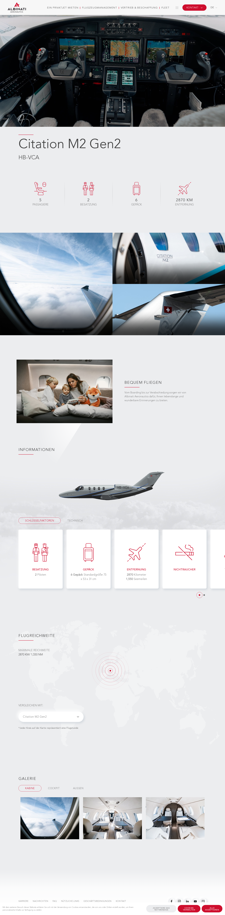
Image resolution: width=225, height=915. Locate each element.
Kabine (30, 788)
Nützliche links (70, 901)
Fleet (165, 8)
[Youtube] (195, 901)
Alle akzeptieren (212, 909)
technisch (75, 521)
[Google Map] (203, 901)
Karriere (23, 901)
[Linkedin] (187, 901)
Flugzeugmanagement (99, 8)
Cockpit (54, 788)
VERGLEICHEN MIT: (30, 705)
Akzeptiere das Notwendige (161, 909)
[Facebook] (171, 901)
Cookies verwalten (189, 909)
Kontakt (121, 901)
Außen (78, 788)
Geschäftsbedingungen (97, 901)
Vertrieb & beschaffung (139, 8)
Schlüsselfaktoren (39, 521)
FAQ (54, 901)
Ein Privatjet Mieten (62, 8)
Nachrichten (40, 901)
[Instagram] (179, 901)
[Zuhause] (17, 7)
